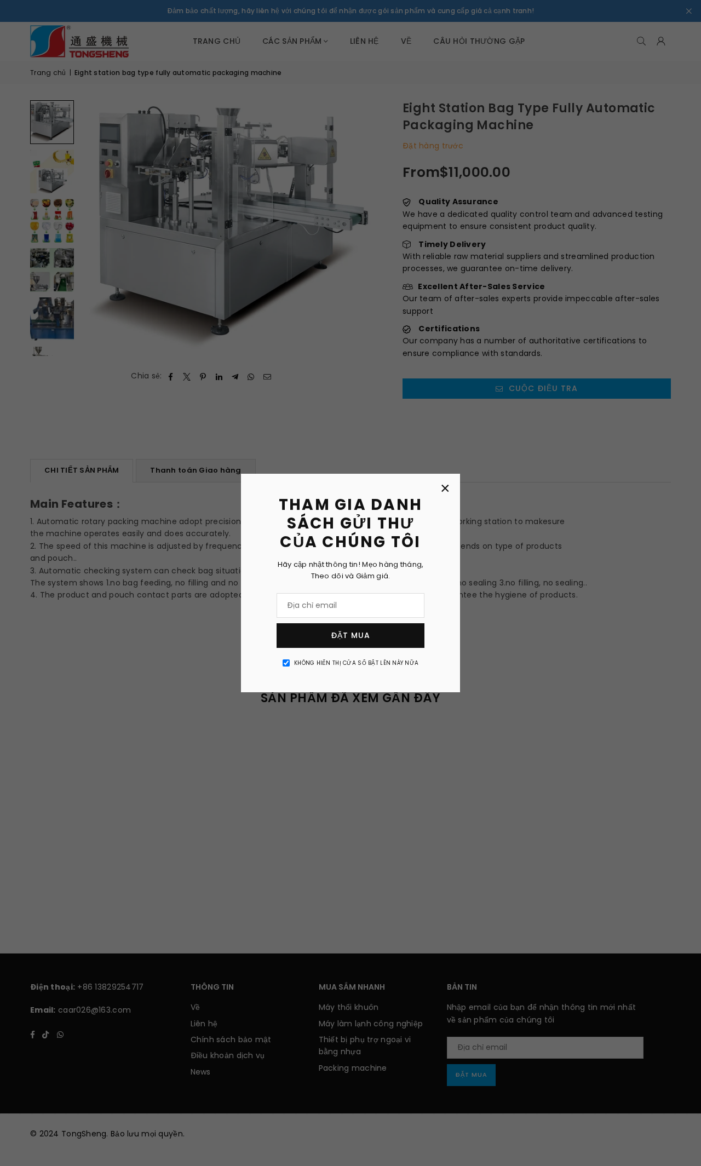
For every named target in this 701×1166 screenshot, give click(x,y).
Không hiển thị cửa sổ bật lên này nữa (356, 663)
